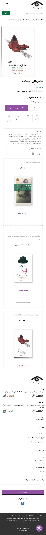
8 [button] (28, 225)
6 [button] (32, 225)
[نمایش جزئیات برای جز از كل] (23, 191)
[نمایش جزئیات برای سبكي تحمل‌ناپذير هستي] (23, 268)
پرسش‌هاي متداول (39, 460)
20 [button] (3, 225)
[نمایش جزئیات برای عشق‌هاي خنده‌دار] (23, 343)
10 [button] (24, 225)
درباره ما (42, 457)
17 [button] (9, 225)
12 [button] (20, 225)
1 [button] (42, 225)
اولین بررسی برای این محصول (24, 91)
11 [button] (22, 225)
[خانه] (42, 20)
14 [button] (16, 225)
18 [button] (7, 225)
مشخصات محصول (35, 148)
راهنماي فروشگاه (40, 467)
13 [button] (18, 225)
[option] (23, 191)
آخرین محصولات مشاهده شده (36, 437)
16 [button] (12, 225)
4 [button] (36, 225)
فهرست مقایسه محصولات (37, 442)
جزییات (24, 137)
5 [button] (34, 225)
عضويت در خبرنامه (23, 492)
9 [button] (26, 225)
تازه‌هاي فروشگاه (40, 433)
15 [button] (14, 225)
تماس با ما (41, 464)
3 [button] (38, 225)
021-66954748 (40, 420)
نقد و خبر (41, 471)
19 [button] (5, 225)
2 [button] (40, 225)
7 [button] (30, 225)
